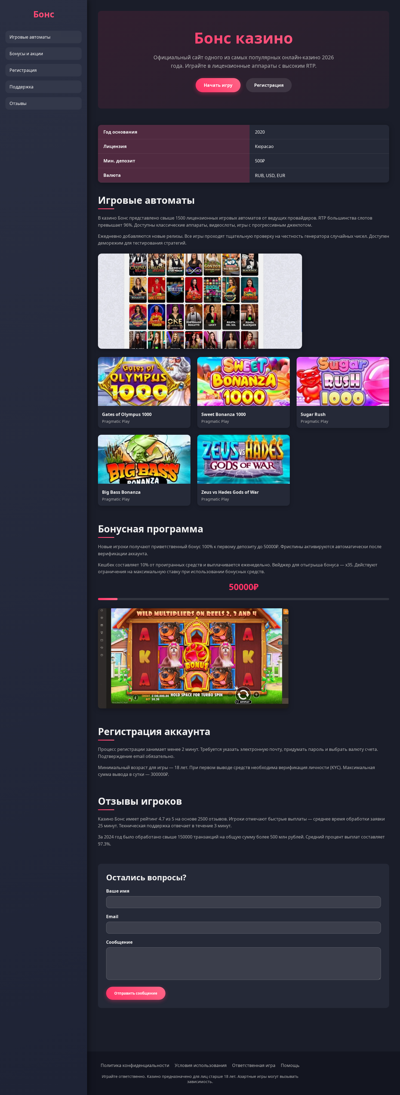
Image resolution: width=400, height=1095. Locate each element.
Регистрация (23, 70)
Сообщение (119, 942)
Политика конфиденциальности (135, 1065)
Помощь (290, 1065)
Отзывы (18, 103)
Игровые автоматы (30, 37)
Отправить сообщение (135, 993)
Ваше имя (117, 891)
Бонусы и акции (26, 54)
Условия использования (201, 1065)
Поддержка (21, 87)
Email (112, 917)
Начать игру (218, 85)
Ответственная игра (253, 1065)
